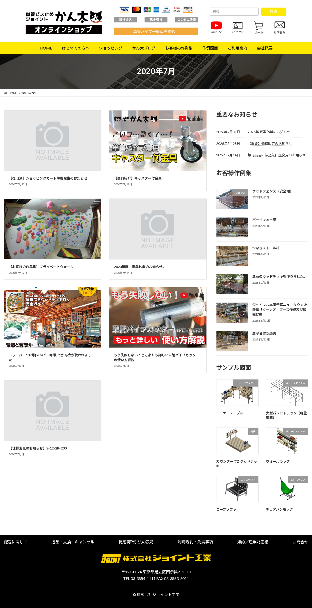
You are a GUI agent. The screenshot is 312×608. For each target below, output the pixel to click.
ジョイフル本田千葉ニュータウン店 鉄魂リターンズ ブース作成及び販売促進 (281, 309)
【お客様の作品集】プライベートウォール (41, 267)
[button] (15, 541)
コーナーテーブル (229, 413)
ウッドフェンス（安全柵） (272, 191)
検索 (274, 11)
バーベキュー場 (264, 219)
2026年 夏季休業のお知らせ (269, 132)
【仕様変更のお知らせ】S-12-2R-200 (38, 448)
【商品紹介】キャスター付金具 (138, 178)
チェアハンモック (279, 509)
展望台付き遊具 (264, 333)
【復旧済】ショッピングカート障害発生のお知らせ (48, 178)
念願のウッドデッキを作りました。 (279, 276)
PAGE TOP (300, 585)
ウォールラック (278, 461)
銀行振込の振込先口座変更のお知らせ (277, 155)
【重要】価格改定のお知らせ (270, 143)
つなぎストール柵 (266, 248)
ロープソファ (226, 509)
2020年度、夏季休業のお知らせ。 (140, 267)
